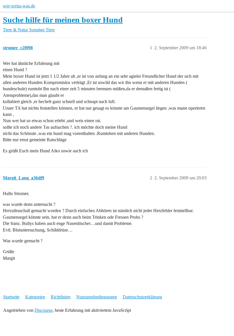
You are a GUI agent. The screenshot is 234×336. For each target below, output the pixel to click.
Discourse (44, 310)
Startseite (11, 296)
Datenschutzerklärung (142, 296)
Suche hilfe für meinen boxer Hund (63, 19)
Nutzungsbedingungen (96, 296)
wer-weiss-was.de (19, 5)
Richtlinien (60, 296)
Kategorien (35, 296)
